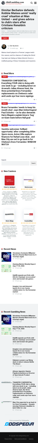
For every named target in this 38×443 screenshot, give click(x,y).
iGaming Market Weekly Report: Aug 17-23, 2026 (24, 265)
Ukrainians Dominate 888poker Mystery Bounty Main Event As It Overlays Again (24, 255)
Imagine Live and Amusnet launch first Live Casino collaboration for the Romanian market (24, 289)
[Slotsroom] (28, 185)
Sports (5, 38)
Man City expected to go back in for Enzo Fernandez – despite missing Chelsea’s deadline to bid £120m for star (24, 405)
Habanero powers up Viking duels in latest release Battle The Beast (23, 362)
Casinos (31, 439)
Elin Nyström (14, 46)
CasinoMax (28, 221)
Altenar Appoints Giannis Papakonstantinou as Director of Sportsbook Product (24, 373)
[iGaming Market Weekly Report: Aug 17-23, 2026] (6, 272)
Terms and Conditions (20, 439)
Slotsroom (28, 187)
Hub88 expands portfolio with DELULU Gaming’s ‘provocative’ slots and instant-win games (24, 277)
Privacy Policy (8, 439)
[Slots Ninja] (9, 218)
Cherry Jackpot (9, 187)
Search (3, 160)
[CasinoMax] (28, 218)
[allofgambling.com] (12, 2)
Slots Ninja (9, 221)
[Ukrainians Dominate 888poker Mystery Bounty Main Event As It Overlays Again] (6, 261)
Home (3, 31)
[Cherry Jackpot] (9, 185)
